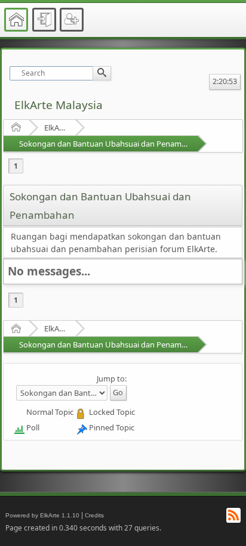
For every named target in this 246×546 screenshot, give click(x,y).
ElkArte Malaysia (58, 105)
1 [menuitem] (16, 166)
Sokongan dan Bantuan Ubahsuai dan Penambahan (111, 143)
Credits (94, 515)
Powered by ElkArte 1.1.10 (42, 515)
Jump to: (112, 378)
